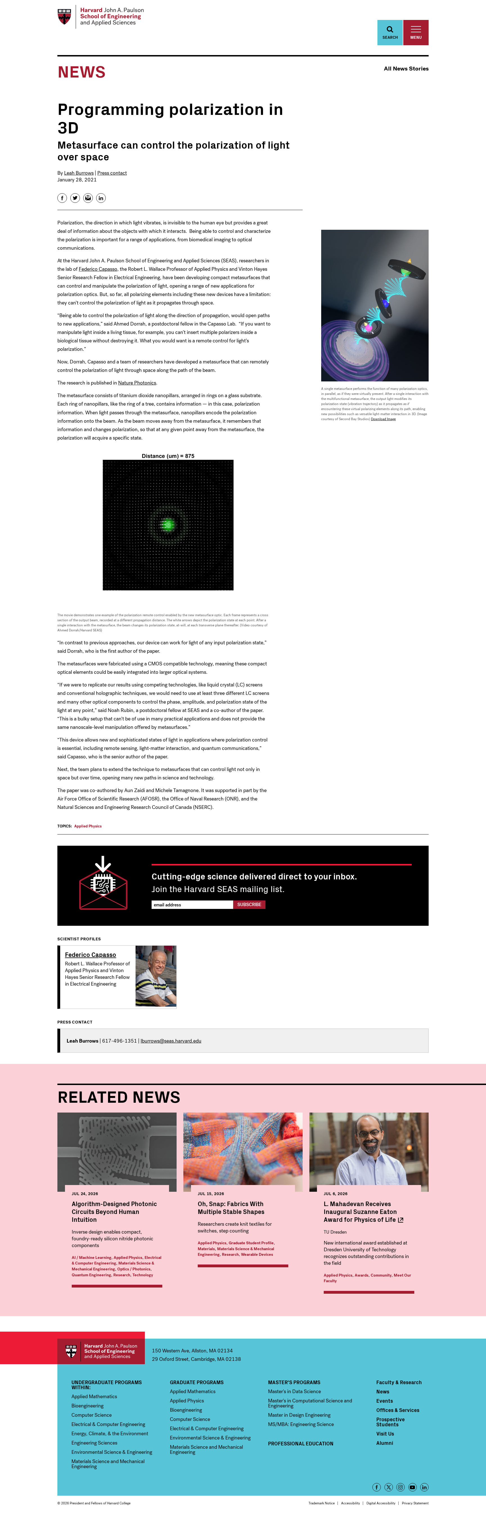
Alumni (384, 1442)
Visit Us (385, 1433)
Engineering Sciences (94, 1442)
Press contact (112, 173)
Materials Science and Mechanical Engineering (108, 1464)
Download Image (383, 419)
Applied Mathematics (94, 1396)
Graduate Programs (197, 1382)
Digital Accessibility (380, 1503)
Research (121, 1275)
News (382, 1391)
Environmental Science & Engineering (111, 1452)
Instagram (400, 1487)
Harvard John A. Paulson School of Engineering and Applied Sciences (101, 1351)
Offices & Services (397, 1410)
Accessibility (350, 1503)
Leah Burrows (79, 173)
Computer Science (91, 1415)
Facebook (376, 1487)
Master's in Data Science (294, 1391)
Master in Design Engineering (299, 1415)
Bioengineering (87, 1405)
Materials (206, 1249)
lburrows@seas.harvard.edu (171, 1041)
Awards (361, 1275)
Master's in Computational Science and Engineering (310, 1403)
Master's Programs (294, 1382)
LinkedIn (424, 1487)
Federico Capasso (98, 269)
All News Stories (406, 69)
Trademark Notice (322, 1503)
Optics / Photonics (133, 1269)
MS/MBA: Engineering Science (301, 1424)
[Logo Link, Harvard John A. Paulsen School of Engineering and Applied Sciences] (100, 17)
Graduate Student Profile (251, 1243)
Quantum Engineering (91, 1275)
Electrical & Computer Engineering (108, 1424)
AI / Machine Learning (91, 1257)
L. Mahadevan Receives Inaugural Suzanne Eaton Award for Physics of (360, 1211)
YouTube (412, 1487)
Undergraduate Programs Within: (106, 1385)
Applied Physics (88, 826)
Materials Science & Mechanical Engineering (113, 1266)
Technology (142, 1275)
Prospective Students (390, 1422)
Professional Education (301, 1443)
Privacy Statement (415, 1503)
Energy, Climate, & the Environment (109, 1433)
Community (381, 1275)
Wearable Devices (257, 1254)
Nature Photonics (137, 382)
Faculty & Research (399, 1382)
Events (384, 1400)
